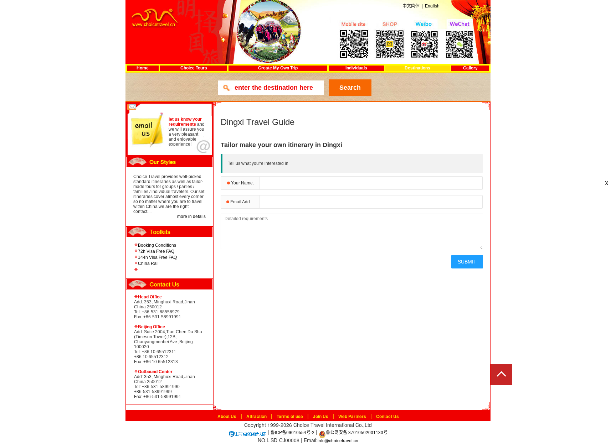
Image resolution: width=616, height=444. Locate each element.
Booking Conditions (157, 245)
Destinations (417, 68)
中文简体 (411, 6)
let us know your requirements (185, 122)
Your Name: (242, 183)
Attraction (256, 416)
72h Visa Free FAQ (156, 251)
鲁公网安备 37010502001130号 (356, 432)
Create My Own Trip (278, 68)
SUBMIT (467, 262)
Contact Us (387, 416)
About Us (226, 416)
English (432, 6)
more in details (191, 216)
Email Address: (244, 201)
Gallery (470, 68)
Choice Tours (193, 68)
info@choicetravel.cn (338, 440)
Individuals (356, 68)
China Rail (148, 263)
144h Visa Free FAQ (157, 257)
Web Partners (352, 416)
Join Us (320, 416)
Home (143, 68)
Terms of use (290, 416)
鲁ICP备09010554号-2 (292, 432)
